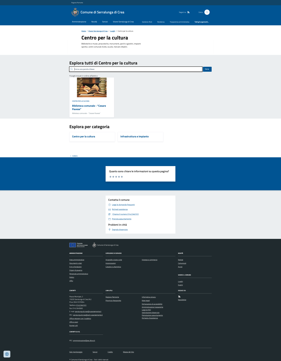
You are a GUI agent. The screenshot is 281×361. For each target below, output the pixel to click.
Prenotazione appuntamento (152, 315)
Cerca (207, 69)
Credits (110, 352)
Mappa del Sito (128, 352)
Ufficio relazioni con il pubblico (80, 318)
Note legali (146, 300)
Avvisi (180, 266)
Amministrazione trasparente (152, 307)
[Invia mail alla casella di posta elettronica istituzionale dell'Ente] (88, 311)
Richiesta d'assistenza (150, 318)
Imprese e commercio (149, 259)
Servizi (105, 21)
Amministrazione (79, 21)
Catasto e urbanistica (113, 266)
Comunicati (182, 263)
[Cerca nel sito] (206, 12)
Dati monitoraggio (75, 352)
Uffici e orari (73, 322)
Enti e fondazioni (75, 266)
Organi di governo (75, 270)
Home (83, 31)
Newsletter (182, 299)
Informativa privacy (149, 297)
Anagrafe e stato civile (114, 259)
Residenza (161, 22)
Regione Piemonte (77, 2)
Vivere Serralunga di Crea (123, 21)
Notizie (180, 259)
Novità (94, 21)
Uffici (71, 280)
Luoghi (112, 31)
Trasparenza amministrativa (179, 22)
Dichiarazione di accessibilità (152, 304)
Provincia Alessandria (113, 300)
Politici (71, 277)
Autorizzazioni (111, 263)
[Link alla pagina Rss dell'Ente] (179, 296)
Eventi (180, 285)
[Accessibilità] (7, 354)
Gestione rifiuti (147, 22)
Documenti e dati (75, 263)
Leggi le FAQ (146, 309)
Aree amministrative (76, 259)
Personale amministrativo (78, 273)
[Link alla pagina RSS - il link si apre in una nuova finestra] (188, 12)
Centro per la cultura (80, 101)
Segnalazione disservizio (150, 312)
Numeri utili (73, 325)
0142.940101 (81, 305)
